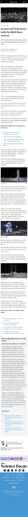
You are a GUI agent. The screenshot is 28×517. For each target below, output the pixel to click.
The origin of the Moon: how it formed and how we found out (13, 328)
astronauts (17, 58)
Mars (12, 76)
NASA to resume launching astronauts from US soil (11, 133)
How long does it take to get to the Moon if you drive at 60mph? (13, 417)
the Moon (12, 74)
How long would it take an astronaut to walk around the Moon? (13, 429)
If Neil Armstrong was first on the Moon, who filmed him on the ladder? (13, 423)
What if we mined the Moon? (12, 136)
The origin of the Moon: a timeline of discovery (11, 323)
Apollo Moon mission (16, 106)
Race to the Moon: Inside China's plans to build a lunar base (13, 140)
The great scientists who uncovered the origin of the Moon (13, 332)
